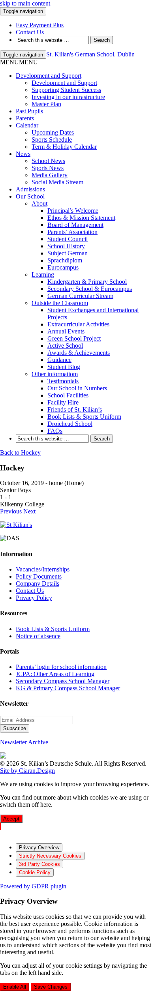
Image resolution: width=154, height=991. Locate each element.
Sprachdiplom (64, 260)
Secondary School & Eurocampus (89, 288)
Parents (25, 118)
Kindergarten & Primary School (87, 281)
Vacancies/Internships (42, 569)
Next (29, 511)
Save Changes (51, 987)
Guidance (59, 359)
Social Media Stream (57, 182)
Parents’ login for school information (61, 666)
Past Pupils (29, 111)
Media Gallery (50, 175)
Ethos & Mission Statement (81, 217)
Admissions (30, 189)
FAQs (54, 430)
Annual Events (66, 331)
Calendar (27, 125)
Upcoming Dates (53, 132)
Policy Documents (39, 576)
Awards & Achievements (78, 352)
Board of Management (75, 224)
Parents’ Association (72, 232)
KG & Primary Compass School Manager (68, 688)
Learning (43, 274)
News (23, 153)
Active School (65, 345)
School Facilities (67, 395)
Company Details (37, 583)
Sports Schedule (52, 139)
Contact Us (30, 590)
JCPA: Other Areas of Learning (55, 674)
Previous (11, 511)
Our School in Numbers (77, 388)
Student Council (67, 239)
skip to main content (25, 3)
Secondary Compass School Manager (62, 681)
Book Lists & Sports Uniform (84, 416)
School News (48, 160)
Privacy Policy (34, 597)
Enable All (14, 987)
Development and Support (48, 75)
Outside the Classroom (60, 303)
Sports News (48, 168)
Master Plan (46, 104)
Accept (11, 819)
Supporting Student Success (66, 89)
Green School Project (74, 338)
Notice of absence (38, 636)
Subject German (67, 253)
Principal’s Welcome (72, 210)
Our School (30, 196)
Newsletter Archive (24, 742)
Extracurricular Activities (78, 324)
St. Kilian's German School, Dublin (90, 54)
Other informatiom (55, 374)
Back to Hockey (20, 452)
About (39, 203)
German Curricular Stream (80, 295)
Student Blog (63, 366)
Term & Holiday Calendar (64, 146)
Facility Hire (63, 402)
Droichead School (69, 423)
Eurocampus (63, 267)
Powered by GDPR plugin (33, 886)
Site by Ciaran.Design (27, 770)
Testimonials (63, 381)
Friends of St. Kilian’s (74, 409)
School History (66, 246)
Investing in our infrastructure (68, 97)
